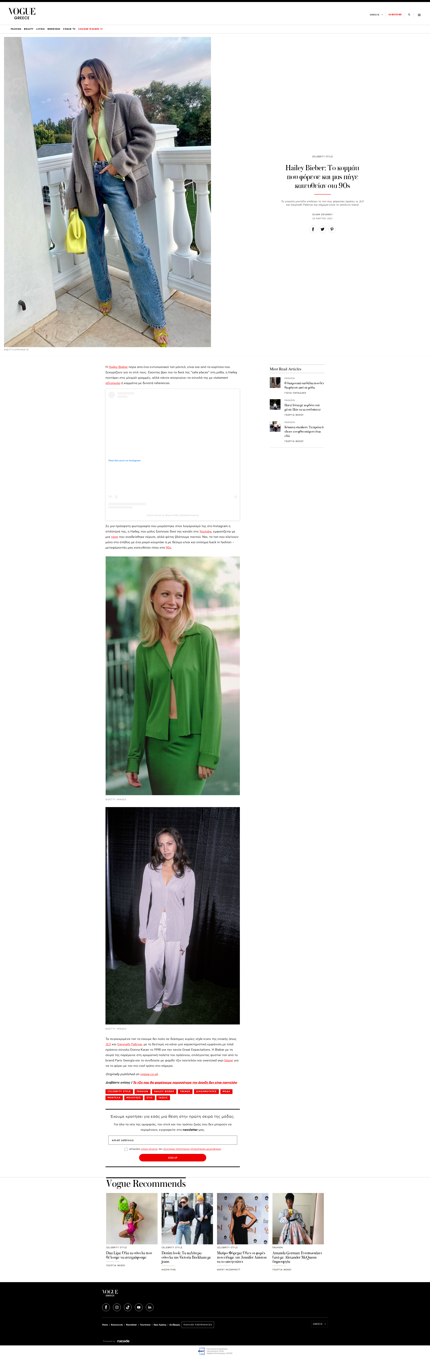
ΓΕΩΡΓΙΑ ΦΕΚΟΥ (294, 415)
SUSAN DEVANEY (322, 214)
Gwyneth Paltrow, (130, 1044)
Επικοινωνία (117, 1325)
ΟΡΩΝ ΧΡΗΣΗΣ (149, 1149)
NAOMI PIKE (169, 1270)
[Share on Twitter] (322, 230)
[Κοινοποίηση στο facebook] (313, 230)
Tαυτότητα (145, 1325)
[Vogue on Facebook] (106, 1307)
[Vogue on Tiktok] (128, 1307)
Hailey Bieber (118, 367)
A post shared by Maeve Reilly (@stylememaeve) (173, 515)
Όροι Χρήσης (160, 1325)
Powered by (109, 1341)
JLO (108, 1044)
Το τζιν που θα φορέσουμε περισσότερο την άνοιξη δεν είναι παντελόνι (185, 1083)
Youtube (205, 531)
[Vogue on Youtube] (139, 1307)
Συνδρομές (174, 1325)
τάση (114, 537)
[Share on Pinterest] (332, 230)
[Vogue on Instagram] (117, 1307)
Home (105, 1325)
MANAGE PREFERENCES (197, 1325)
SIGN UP (172, 1157)
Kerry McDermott (228, 1270)
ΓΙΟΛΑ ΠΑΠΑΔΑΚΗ (295, 393)
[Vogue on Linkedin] (150, 1307)
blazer (228, 1060)
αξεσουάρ (112, 383)
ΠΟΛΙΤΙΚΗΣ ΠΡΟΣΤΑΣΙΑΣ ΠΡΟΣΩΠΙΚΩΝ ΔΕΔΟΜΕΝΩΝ (192, 1149)
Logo (139, 1294)
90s (168, 547)
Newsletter (131, 1325)
